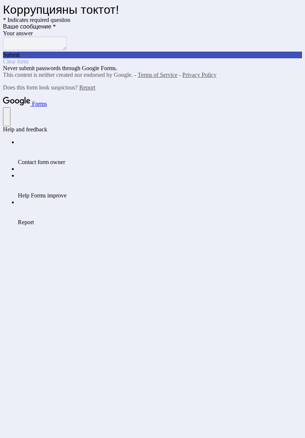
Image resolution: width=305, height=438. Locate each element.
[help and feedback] (6, 116)
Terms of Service (157, 75)
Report (87, 87)
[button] (152, 55)
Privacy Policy (199, 75)
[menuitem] (160, 152)
